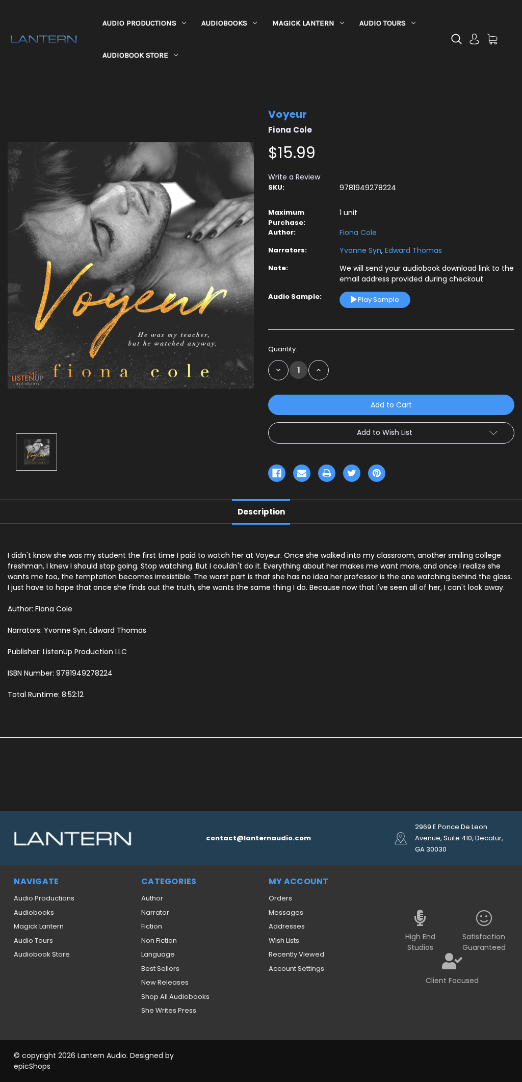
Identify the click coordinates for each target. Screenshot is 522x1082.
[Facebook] (276, 473)
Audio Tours (382, 23)
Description (261, 511)
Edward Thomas (412, 250)
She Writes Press (168, 1010)
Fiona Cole (358, 232)
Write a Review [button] (294, 177)
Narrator (155, 912)
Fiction (151, 926)
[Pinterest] (376, 473)
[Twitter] (351, 473)
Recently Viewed (296, 954)
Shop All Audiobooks (175, 996)
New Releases (165, 982)
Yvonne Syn (360, 250)
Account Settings (296, 968)
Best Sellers (160, 968)
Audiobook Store (135, 55)
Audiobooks (224, 23)
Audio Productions (139, 23)
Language (158, 954)
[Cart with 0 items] (492, 39)
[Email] (301, 473)
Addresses (287, 926)
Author (152, 898)
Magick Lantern (303, 23)
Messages (286, 912)
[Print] (326, 473)
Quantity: (282, 349)
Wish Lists (284, 940)
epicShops (32, 1066)
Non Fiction (159, 940)
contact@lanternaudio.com (258, 838)
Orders (280, 898)
